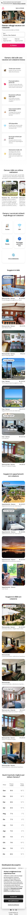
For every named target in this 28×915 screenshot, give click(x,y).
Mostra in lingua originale (19, 3)
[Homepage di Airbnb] (3, 8)
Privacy (11, 914)
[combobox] (13, 35)
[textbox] (7, 41)
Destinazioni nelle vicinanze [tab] (9, 868)
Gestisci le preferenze (13, 905)
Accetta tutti (13, 896)
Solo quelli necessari (13, 900)
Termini (16, 914)
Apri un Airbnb (20, 8)
